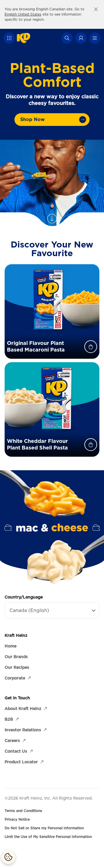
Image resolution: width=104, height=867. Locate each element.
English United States (23, 14)
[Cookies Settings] (8, 857)
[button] (9, 38)
